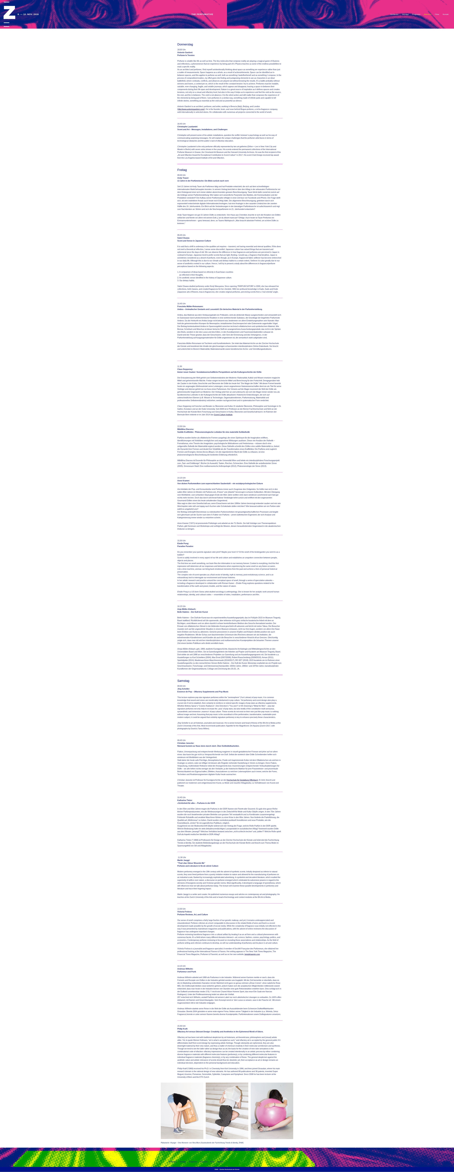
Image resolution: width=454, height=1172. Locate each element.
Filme (437, 14)
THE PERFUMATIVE (202, 14)
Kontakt (446, 14)
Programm (416, 14)
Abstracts (427, 14)
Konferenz (395, 14)
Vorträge (405, 14)
